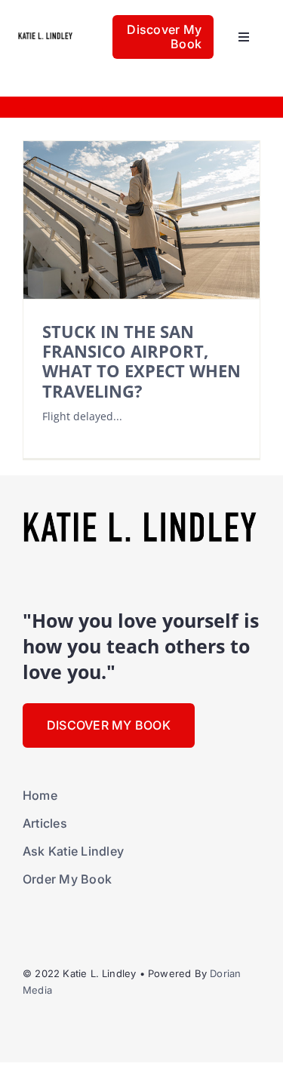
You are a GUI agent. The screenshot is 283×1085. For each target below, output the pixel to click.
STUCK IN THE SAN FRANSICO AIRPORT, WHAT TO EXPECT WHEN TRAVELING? (141, 361)
